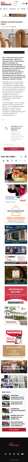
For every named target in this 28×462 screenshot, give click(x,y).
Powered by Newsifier (14, 459)
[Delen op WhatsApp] (21, 156)
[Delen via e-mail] (24, 160)
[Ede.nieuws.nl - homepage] (6, 3)
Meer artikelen (14, 429)
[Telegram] (16, 160)
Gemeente (12, 9)
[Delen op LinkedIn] (25, 156)
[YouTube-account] (22, 454)
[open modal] (26, 3)
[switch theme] (24, 4)
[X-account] (6, 454)
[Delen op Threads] (3, 160)
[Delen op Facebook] (7, 160)
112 (18, 9)
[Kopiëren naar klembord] (20, 160)
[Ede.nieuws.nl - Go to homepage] (14, 444)
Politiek (23, 9)
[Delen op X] (11, 160)
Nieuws (5, 9)
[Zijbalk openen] (1, 9)
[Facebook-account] (10, 454)
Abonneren (14, 149)
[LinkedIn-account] (18, 454)
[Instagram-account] (14, 454)
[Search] (21, 3)
